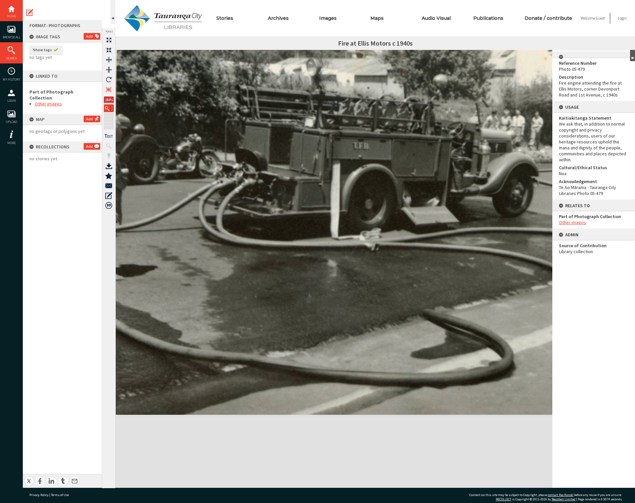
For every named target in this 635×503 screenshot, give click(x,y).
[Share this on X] (29, 477)
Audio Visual (436, 18)
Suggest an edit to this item (29, 12)
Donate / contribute (548, 18)
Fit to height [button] (108, 70)
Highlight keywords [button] (108, 156)
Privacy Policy (39, 495)
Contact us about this (108, 186)
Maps (377, 18)
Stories (224, 18)
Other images (48, 104)
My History (11, 79)
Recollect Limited (563, 499)
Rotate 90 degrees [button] (108, 80)
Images (328, 18)
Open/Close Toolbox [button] (112, 12)
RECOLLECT (503, 499)
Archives (278, 18)
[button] (109, 108)
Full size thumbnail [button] (108, 40)
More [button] (11, 143)
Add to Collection (108, 176)
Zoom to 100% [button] (108, 90)
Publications (488, 18)
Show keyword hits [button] (108, 146)
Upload (11, 122)
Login (11, 100)
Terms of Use (60, 495)
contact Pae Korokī (560, 495)
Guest (600, 18)
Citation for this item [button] (108, 206)
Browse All (12, 37)
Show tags (42, 49)
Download (108, 166)
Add (89, 36)
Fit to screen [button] (108, 50)
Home (11, 16)
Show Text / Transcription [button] (108, 136)
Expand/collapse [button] (632, 55)
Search (11, 58)
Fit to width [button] (108, 60)
